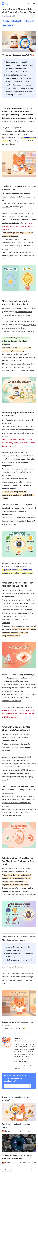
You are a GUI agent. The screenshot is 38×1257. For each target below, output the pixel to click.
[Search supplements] (28, 3)
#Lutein (6, 21)
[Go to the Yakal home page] (5, 3)
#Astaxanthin (8, 25)
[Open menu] (34, 3)
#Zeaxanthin (30, 21)
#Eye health (16, 21)
